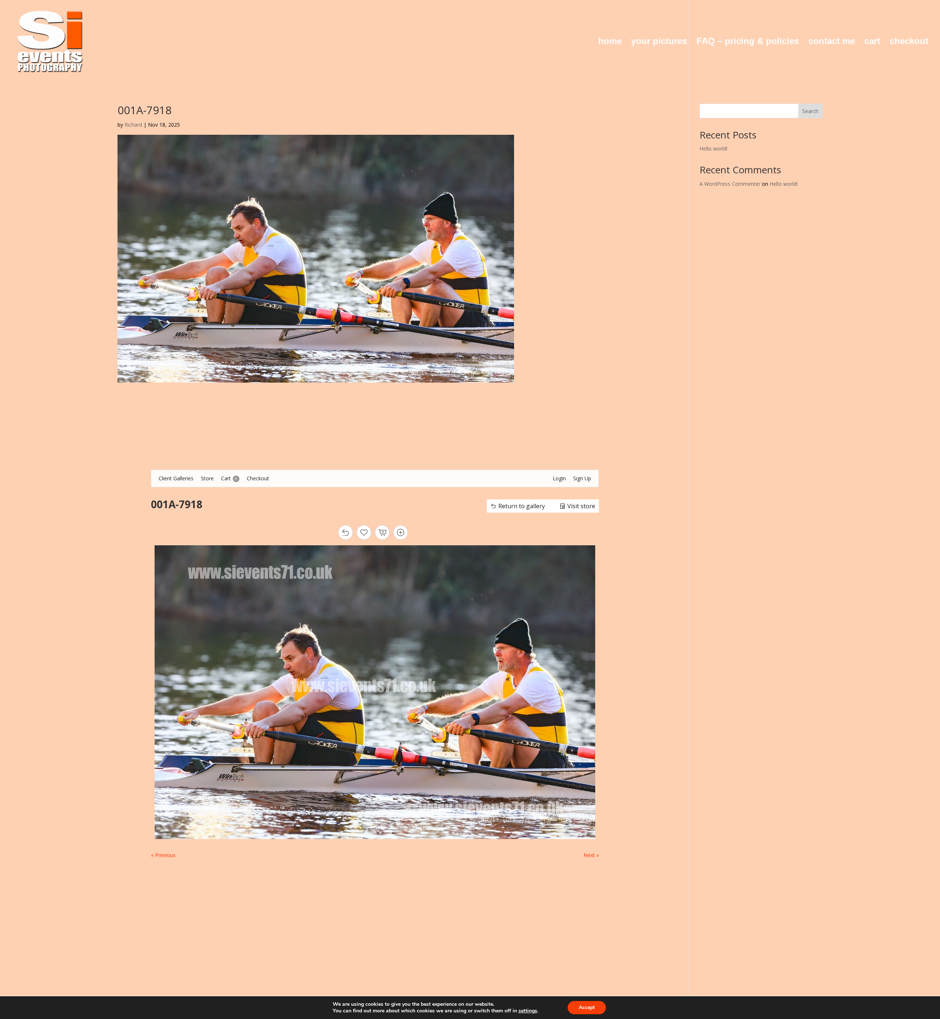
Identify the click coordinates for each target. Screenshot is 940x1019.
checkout (909, 42)
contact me (832, 42)
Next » (591, 855)
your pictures (659, 42)
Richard (133, 124)
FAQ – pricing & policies (748, 42)
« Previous (163, 855)
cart (872, 42)
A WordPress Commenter (729, 183)
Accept (587, 1007)
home (610, 42)
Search (810, 111)
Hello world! (713, 148)
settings (527, 1011)
